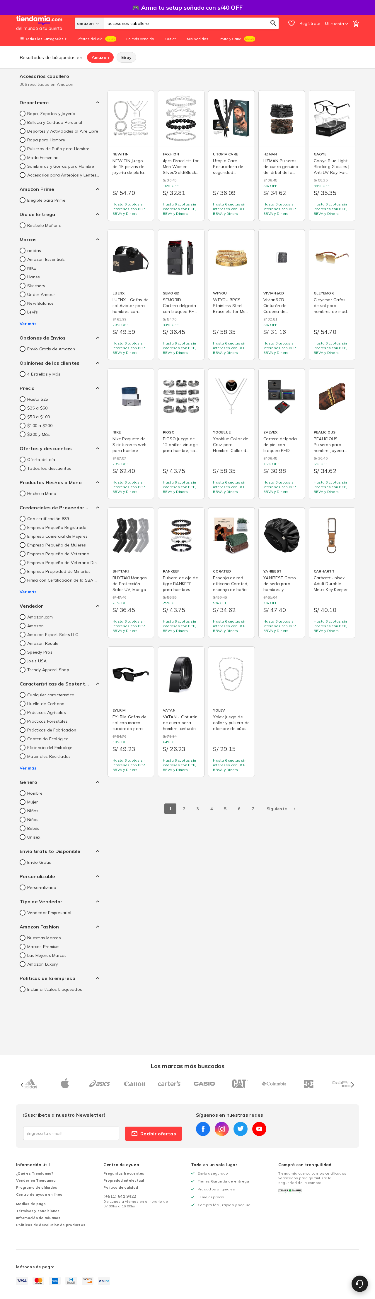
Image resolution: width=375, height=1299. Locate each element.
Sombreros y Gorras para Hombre (60, 166)
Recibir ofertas (158, 1134)
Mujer (32, 802)
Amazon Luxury (42, 964)
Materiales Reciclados (49, 756)
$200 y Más (38, 434)
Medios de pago (31, 1204)
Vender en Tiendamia (36, 1180)
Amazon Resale (42, 643)
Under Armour (41, 294)
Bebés (33, 828)
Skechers (36, 285)
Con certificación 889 (48, 518)
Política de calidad (120, 1187)
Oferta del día (41, 459)
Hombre (35, 793)
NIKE (31, 268)
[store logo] (45, 23)
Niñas (32, 819)
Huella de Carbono (45, 703)
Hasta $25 (37, 399)
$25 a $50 (37, 408)
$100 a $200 (39, 425)
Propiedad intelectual (123, 1180)
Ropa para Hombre (46, 140)
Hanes (33, 277)
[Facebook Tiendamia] (203, 1129)
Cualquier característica (50, 695)
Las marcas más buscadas (187, 1066)
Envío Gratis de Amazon (51, 349)
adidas (34, 250)
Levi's (32, 312)
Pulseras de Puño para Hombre (58, 148)
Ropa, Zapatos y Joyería (51, 113)
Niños (32, 810)
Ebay (126, 57)
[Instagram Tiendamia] (222, 1129)
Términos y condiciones (38, 1211)
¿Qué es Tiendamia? (34, 1173)
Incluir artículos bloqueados (54, 989)
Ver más (28, 323)
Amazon (100, 57)
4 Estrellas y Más (43, 374)
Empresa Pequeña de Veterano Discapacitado (63, 562)
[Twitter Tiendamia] (240, 1129)
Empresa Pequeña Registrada (57, 527)
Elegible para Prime (46, 200)
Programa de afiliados (36, 1187)
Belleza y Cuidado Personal (54, 122)
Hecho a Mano (41, 493)
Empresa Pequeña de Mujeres (56, 545)
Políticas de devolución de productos (50, 1225)
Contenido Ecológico (48, 738)
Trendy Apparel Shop (48, 669)
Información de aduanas (38, 1218)
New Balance (40, 303)
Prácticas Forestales (47, 721)
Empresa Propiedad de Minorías (59, 571)
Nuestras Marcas (44, 937)
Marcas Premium (43, 946)
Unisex (33, 837)
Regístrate (310, 23)
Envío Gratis (39, 862)
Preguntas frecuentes (123, 1173)
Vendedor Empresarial (49, 912)
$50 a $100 (38, 416)
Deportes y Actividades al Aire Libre (62, 131)
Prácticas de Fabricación (51, 730)
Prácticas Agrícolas (46, 712)
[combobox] (191, 23)
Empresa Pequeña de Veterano (58, 553)
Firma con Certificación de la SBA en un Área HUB (63, 580)
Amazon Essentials (46, 259)
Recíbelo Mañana (44, 225)
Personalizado (41, 887)
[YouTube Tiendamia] (259, 1129)
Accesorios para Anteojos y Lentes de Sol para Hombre (63, 175)
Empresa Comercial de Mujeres (57, 536)
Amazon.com (40, 617)
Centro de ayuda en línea (39, 1194)
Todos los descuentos (49, 468)
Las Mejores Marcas (47, 955)
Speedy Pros (39, 652)
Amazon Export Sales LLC (52, 634)
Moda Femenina (43, 157)
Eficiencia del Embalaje (49, 747)
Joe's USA (37, 661)
